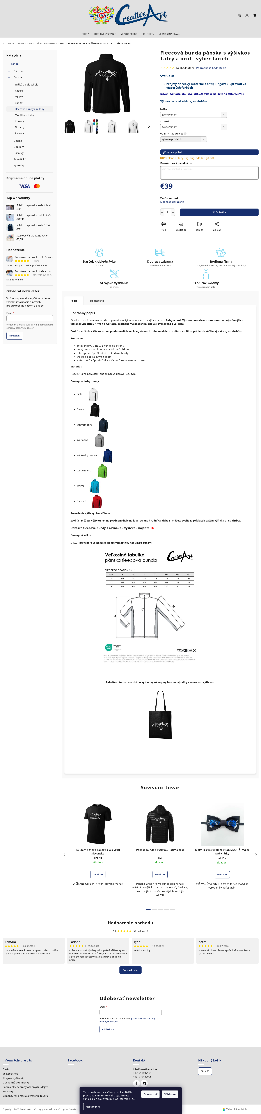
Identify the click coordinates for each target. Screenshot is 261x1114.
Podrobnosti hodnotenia (211, 68)
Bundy (19, 103)
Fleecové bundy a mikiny (29, 109)
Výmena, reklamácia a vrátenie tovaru (25, 1096)
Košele (19, 90)
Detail (96, 874)
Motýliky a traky (24, 115)
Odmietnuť (150, 1094)
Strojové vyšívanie (13, 1078)
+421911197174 (142, 1073)
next (256, 854)
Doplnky (19, 147)
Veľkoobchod (10, 1073)
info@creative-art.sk (145, 1069)
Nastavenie (93, 1106)
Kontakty (8, 1091)
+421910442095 (142, 1076)
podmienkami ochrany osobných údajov (29, 326)
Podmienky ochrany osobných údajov (25, 1087)
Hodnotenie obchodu (130, 922)
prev (64, 854)
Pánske (18, 77)
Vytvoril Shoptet (235, 1109)
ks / (205, 1071)
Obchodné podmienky (16, 1082)
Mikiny (19, 96)
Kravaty (19, 121)
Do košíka (221, 212)
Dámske (18, 71)
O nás (6, 1069)
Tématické (20, 159)
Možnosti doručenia (172, 202)
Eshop (15, 63)
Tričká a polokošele (26, 84)
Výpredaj (19, 165)
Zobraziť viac (130, 970)
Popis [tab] (74, 300)
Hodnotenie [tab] (97, 300)
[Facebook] (136, 1083)
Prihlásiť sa (15, 335)
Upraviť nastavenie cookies (76, 1109)
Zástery (19, 133)
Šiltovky (19, 127)
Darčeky (19, 153)
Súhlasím (170, 1094)
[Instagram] (144, 1083)
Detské (18, 140)
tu (133, 1099)
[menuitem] (85, 34)
